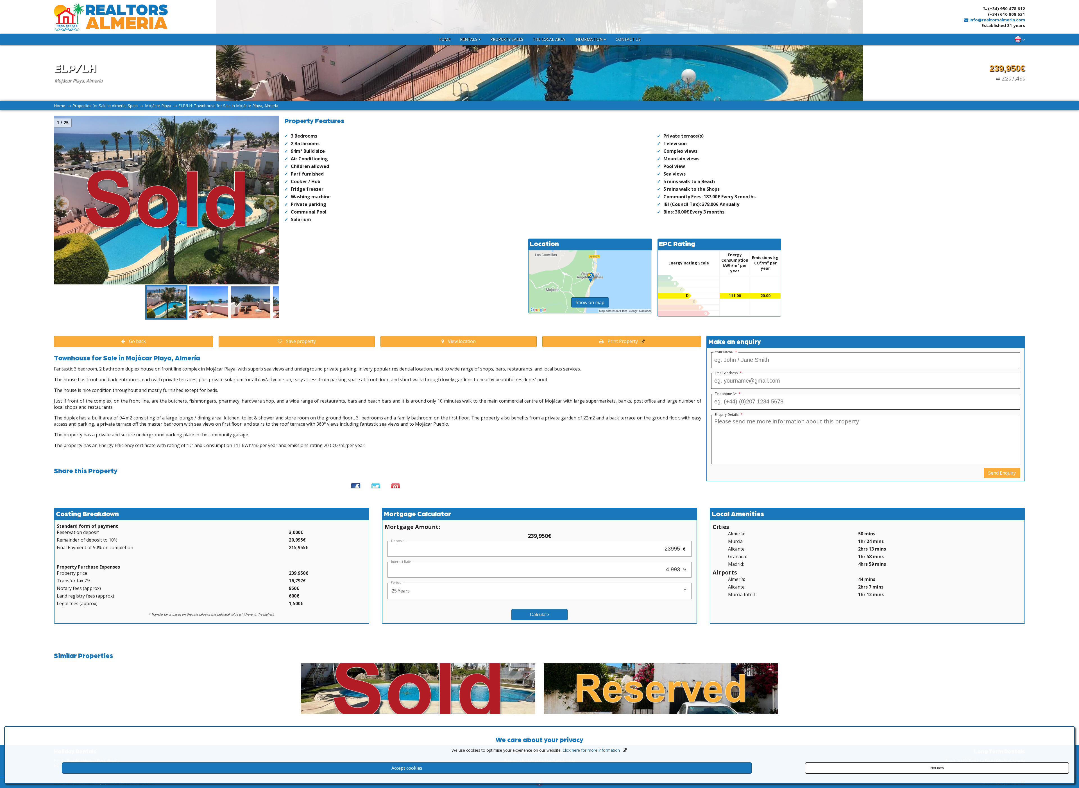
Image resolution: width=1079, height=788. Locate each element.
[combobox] (539, 591)
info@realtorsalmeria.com (996, 20)
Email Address (728, 373)
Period (396, 582)
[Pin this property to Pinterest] (395, 483)
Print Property (622, 341)
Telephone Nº (728, 394)
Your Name (726, 352)
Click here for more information (591, 750)
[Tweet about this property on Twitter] (375, 483)
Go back (137, 341)
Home (444, 39)
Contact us (628, 39)
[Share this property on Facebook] (355, 483)
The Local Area (549, 39)
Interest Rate (401, 562)
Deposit (397, 541)
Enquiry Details (729, 414)
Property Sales (506, 39)
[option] (166, 302)
